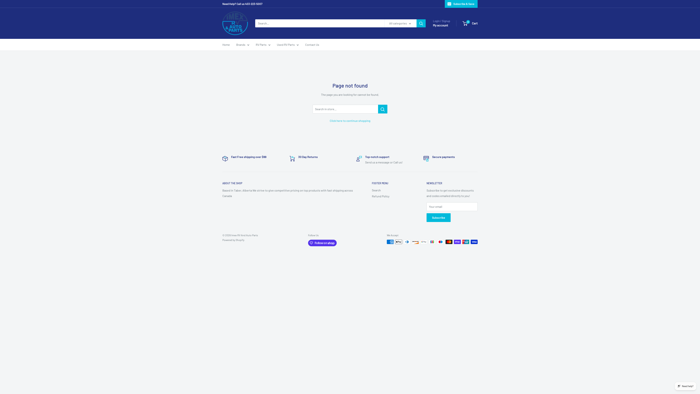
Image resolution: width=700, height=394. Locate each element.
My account (440, 25)
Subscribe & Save (463, 3)
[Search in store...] (382, 109)
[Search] (421, 23)
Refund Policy (380, 196)
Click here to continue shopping (350, 120)
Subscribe (438, 217)
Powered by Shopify (233, 240)
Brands (240, 44)
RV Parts (261, 44)
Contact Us (312, 44)
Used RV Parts (286, 44)
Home (226, 44)
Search (376, 190)
